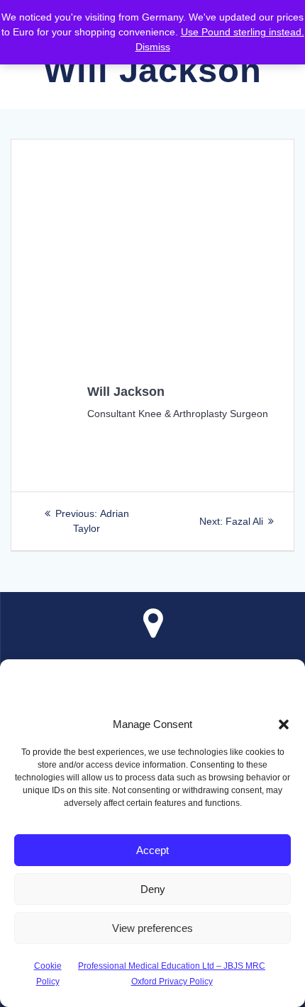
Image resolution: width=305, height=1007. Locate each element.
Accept (152, 850)
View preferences (152, 928)
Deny (152, 889)
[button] (284, 724)
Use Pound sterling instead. (242, 32)
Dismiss (152, 46)
